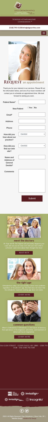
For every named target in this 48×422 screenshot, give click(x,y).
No (35, 108)
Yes (30, 108)
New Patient (18, 109)
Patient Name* (9, 102)
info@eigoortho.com (31, 27)
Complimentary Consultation (24, 21)
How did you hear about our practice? (9, 137)
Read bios (24, 253)
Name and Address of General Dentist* (9, 161)
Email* (9, 115)
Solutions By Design (29, 418)
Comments (9, 172)
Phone (9, 128)
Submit (32, 198)
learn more (24, 295)
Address (9, 121)
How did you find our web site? (9, 148)
